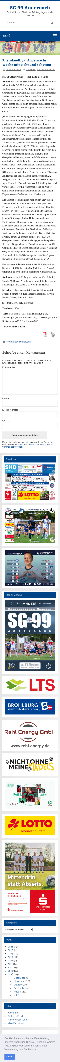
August (17, 991)
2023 (10, 957)
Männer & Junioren (46, 69)
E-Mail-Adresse (10, 410)
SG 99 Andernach (30, 7)
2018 (10, 974)
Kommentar (9, 367)
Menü (6, 35)
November (19, 981)
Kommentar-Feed (17, 1019)
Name (5, 398)
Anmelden (13, 1012)
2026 (10, 946)
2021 (10, 964)
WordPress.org (16, 1023)
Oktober (18, 984)
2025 (10, 950)
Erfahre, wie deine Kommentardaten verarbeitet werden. (27, 445)
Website (6, 421)
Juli (15, 995)
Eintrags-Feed (15, 1016)
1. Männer (31, 69)
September (20, 988)
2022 (10, 960)
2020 (10, 967)
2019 (10, 971)
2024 (10, 953)
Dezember (19, 978)
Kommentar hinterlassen (18, 342)
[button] (37, 1049)
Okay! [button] (9, 1056)
